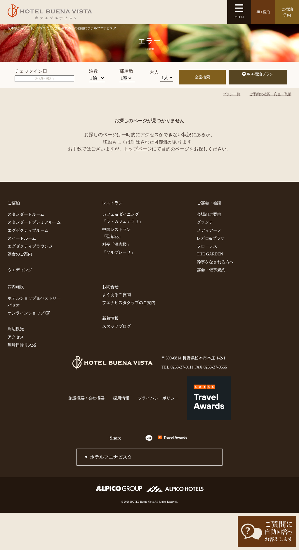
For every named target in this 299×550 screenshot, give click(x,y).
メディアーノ (209, 230)
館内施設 (16, 286)
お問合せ (110, 286)
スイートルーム (22, 238)
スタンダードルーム (26, 214)
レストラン (112, 202)
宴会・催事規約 (211, 269)
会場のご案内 (209, 214)
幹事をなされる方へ (215, 262)
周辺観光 (16, 328)
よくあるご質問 (116, 294)
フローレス (207, 246)
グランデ (205, 222)
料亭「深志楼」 (116, 244)
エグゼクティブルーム (28, 230)
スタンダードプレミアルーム (34, 222)
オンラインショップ (27, 313)
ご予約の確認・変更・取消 (270, 94)
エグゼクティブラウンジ (30, 246)
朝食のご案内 (20, 254)
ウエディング (20, 269)
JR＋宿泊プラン (259, 74)
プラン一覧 (231, 94)
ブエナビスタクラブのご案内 (128, 302)
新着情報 (110, 318)
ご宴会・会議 (209, 202)
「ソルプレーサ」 (118, 252)
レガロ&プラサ (211, 238)
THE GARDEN (210, 254)
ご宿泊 (14, 202)
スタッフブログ (116, 326)
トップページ (138, 148)
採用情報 (121, 398)
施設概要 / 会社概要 (86, 398)
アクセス (16, 337)
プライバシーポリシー (158, 398)
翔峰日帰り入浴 (22, 345)
